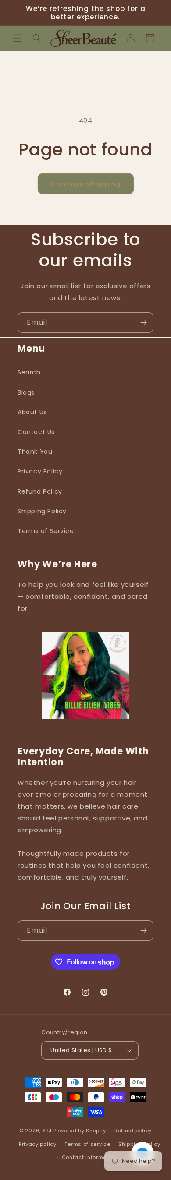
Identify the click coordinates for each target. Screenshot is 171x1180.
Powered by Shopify (80, 1130)
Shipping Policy (42, 511)
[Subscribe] (143, 322)
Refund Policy (40, 491)
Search (29, 372)
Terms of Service (46, 530)
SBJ (47, 1130)
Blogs (26, 392)
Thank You (35, 451)
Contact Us (36, 431)
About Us (32, 412)
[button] (17, 38)
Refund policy (133, 1130)
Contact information (90, 1157)
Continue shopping (86, 183)
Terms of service (87, 1144)
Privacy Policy (40, 471)
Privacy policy (38, 1144)
